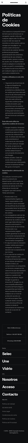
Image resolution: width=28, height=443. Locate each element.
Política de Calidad (8, 404)
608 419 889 (17, 341)
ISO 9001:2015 (7, 407)
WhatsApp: (10, 341)
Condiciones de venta (9, 415)
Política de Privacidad (9, 422)
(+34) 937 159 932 (17, 334)
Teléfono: (9, 334)
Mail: (8, 328)
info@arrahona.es (16, 328)
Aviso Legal (6, 411)
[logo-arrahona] (14, 3)
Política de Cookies (8, 419)
